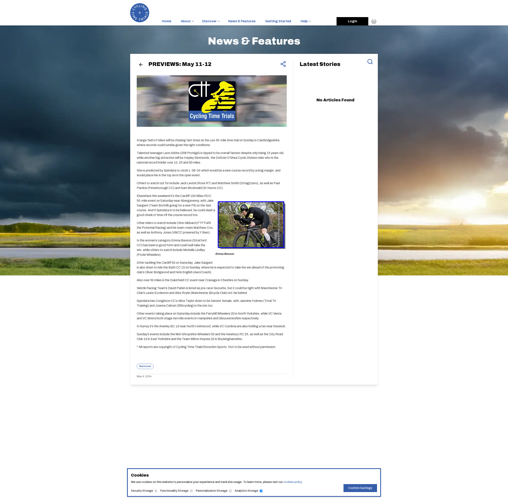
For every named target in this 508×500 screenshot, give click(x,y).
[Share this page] (283, 64)
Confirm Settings (360, 488)
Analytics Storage (246, 490)
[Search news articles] (370, 61)
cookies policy (292, 482)
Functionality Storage (174, 490)
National (145, 366)
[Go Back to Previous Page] (141, 64)
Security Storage (142, 490)
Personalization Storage (211, 490)
